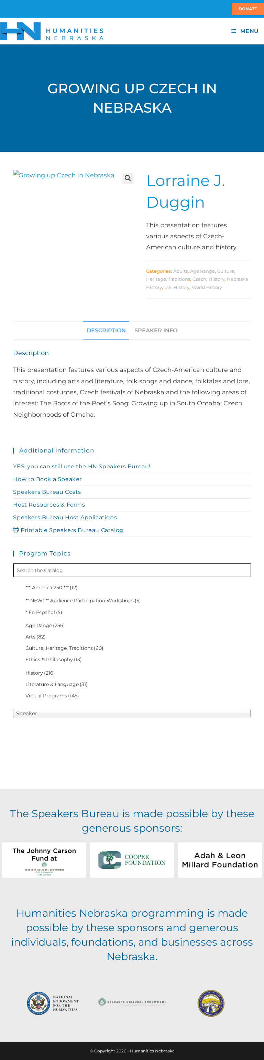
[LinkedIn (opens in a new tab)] (8, 9)
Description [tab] (106, 330)
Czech (199, 279)
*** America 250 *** (51, 587)
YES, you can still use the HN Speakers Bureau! (82, 466)
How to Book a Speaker (47, 479)
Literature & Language (56, 684)
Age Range (202, 271)
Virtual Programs (52, 696)
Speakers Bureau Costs (47, 492)
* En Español (43, 612)
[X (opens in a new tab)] (1, 9)
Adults (180, 271)
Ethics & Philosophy (53, 659)
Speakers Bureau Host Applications (65, 517)
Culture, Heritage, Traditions (64, 648)
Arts (35, 637)
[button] (127, 178)
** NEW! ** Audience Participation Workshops (83, 600)
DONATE (248, 8)
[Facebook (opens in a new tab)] (4, 9)
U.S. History (176, 287)
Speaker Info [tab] (155, 330)
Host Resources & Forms (49, 504)
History (216, 279)
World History (207, 287)
